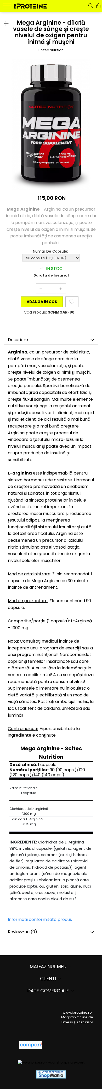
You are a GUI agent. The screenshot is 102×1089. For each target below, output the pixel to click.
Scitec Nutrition (51, 50)
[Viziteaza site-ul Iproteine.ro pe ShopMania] (51, 1074)
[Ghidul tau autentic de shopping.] (30, 1045)
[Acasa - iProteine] (30, 5)
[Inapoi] (4, 23)
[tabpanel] (51, 124)
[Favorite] (71, 301)
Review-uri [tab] (22, 932)
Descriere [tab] (18, 340)
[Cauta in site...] (91, 6)
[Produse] (7, 6)
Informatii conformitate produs (40, 919)
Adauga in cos (42, 301)
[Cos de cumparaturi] (98, 6)
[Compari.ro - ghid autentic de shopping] (65, 1045)
